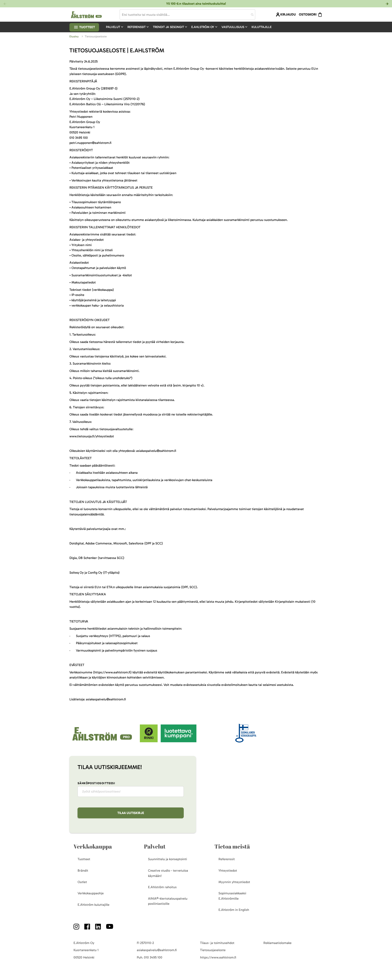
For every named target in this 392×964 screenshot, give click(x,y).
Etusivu (74, 36)
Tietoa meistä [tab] (232, 846)
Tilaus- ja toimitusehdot (217, 943)
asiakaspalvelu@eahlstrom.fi (157, 950)
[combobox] (187, 14)
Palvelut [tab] (155, 846)
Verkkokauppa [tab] (93, 846)
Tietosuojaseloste (213, 950)
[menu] (190, 27)
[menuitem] (115, 27)
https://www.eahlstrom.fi (218, 957)
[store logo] (102, 741)
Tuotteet (86, 27)
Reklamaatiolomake (277, 943)
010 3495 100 (153, 957)
